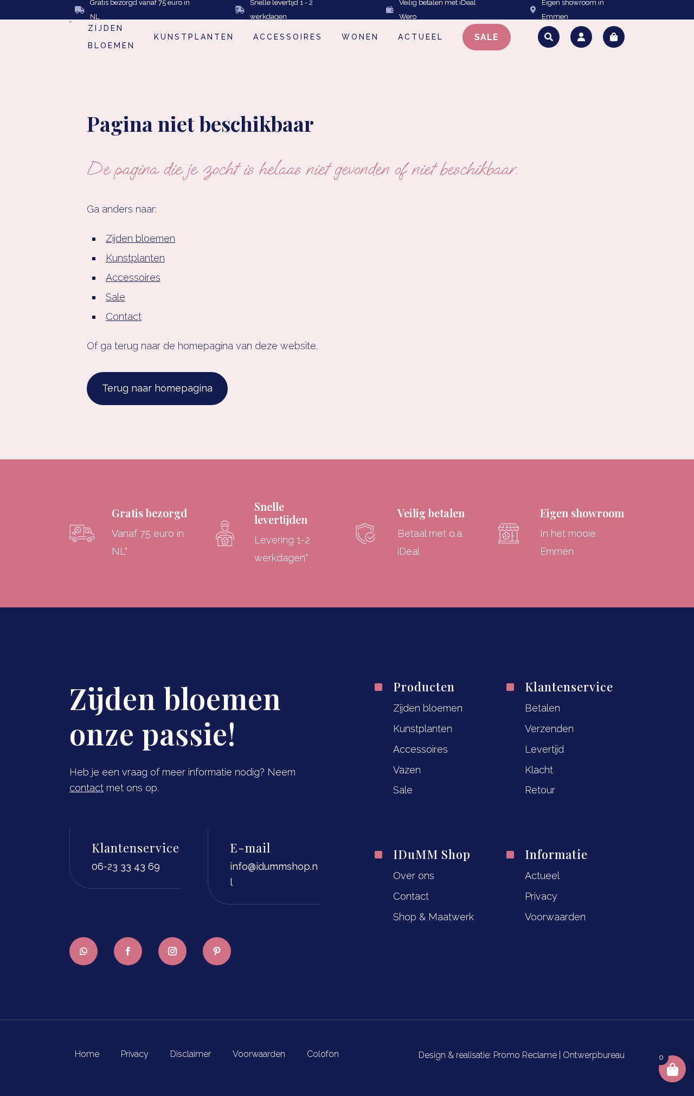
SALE (486, 37)
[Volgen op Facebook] (128, 951)
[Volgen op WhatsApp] (83, 951)
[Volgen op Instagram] (172, 951)
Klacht (539, 769)
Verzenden (549, 728)
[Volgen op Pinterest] (217, 951)
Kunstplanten (135, 258)
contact (86, 787)
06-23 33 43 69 (126, 866)
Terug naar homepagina (157, 388)
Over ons (413, 875)
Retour (540, 790)
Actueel (542, 875)
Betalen (542, 708)
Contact (124, 316)
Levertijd (544, 749)
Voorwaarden (555, 916)
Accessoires (133, 277)
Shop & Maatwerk (433, 916)
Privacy (541, 896)
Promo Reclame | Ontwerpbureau (559, 1055)
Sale (115, 297)
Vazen (407, 769)
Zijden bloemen (140, 238)
